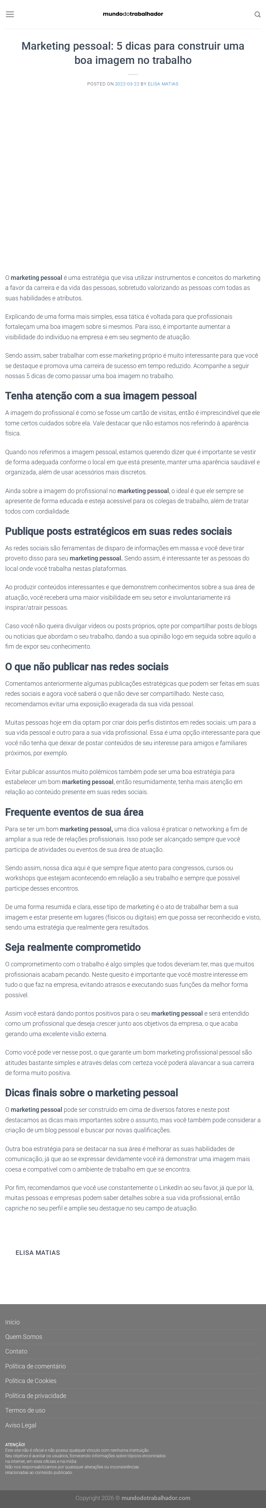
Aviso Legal (20, 1425)
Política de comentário (35, 1366)
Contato (16, 1351)
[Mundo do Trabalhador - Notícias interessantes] (133, 14)
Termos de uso (25, 1410)
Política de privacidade (35, 1395)
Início (12, 1322)
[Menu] (10, 14)
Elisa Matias (163, 83)
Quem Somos (23, 1336)
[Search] (258, 14)
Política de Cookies (30, 1380)
